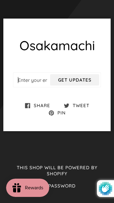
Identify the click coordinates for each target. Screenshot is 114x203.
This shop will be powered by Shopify (57, 171)
